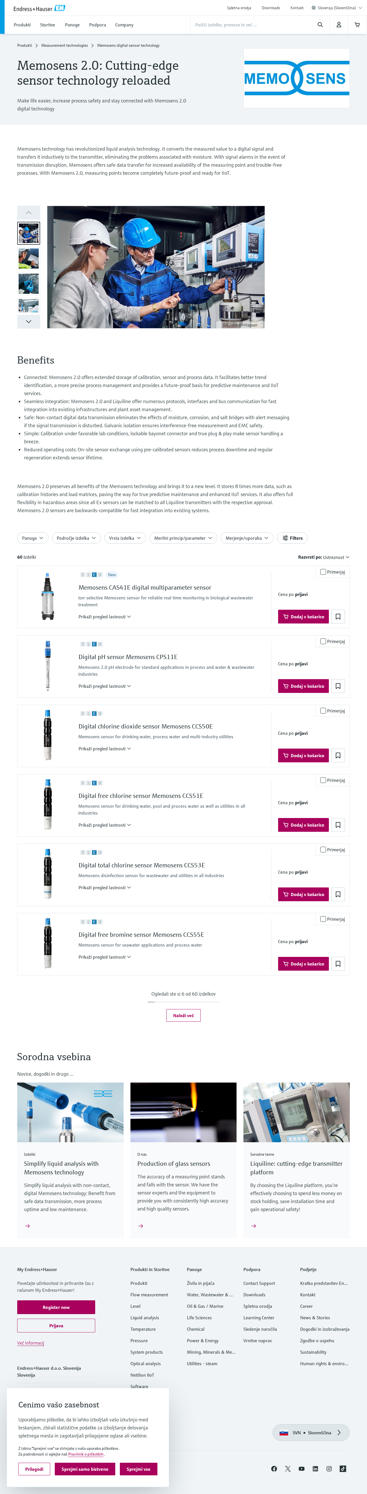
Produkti (24, 45)
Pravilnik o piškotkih (86, 1454)
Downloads (271, 7)
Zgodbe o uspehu (317, 1340)
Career (306, 1306)
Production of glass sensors (173, 1163)
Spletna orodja (239, 7)
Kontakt (297, 7)
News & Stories (315, 1317)
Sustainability (313, 1352)
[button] (28, 322)
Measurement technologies (64, 45)
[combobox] (340, 8)
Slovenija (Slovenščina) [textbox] (337, 7)
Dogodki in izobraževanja (325, 1329)
